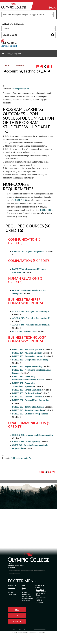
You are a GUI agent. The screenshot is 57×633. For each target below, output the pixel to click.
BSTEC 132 (45, 210)
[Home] (14, 6)
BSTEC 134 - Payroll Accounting (27, 366)
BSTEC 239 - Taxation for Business (28, 407)
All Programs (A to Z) (21, 89)
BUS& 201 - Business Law (24, 331)
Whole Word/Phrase (9, 39)
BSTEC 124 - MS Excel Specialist (27, 353)
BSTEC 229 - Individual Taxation (27, 397)
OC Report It (17, 621)
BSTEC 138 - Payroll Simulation (26, 390)
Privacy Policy (37, 629)
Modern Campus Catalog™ (38, 632)
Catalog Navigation (13, 53)
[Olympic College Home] (28, 557)
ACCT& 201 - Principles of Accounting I (30, 311)
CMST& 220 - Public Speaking (26, 442)
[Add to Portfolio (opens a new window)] (41, 66)
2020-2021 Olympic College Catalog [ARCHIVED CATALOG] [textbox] (28, 15)
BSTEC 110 (20, 200)
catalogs (15, 632)
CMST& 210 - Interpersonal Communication (32, 435)
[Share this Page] (44, 66)
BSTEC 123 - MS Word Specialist (27, 349)
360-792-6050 (11, 567)
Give (17, 616)
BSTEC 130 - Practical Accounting (27, 356)
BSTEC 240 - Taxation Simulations (28, 410)
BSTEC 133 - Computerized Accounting (30, 360)
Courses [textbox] (6, 28)
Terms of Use (42, 629)
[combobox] (27, 14)
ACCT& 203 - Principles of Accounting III (31, 325)
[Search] (50, 4)
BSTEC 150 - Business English (26, 393)
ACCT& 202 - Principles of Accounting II (31, 318)
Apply (17, 610)
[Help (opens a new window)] (51, 66)
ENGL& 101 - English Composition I (28, 251)
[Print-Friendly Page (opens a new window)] (48, 66)
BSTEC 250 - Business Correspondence (30, 414)
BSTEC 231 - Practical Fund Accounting (30, 400)
